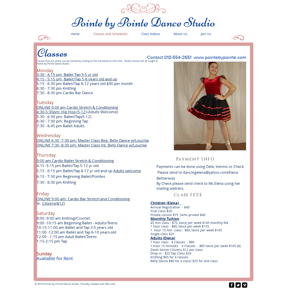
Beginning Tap (76, 121)
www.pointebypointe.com (220, 57)
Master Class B (90, 140)
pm (59, 88)
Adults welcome (127, 170)
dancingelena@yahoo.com (205, 172)
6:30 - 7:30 (46, 88)
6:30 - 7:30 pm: (50, 121)
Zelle (210, 166)
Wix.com (110, 284)
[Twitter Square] (238, 285)
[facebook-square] (231, 285)
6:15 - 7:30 (46, 176)
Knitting (69, 88)
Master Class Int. (93, 145)
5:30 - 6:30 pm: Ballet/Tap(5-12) (64, 116)
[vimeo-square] (244, 285)
